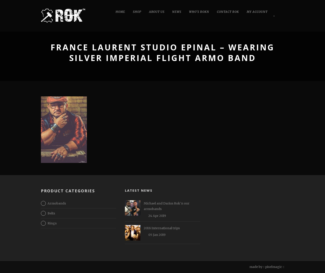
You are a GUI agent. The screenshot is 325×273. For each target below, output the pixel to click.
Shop (137, 12)
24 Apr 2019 (157, 216)
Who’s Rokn (199, 12)
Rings (52, 223)
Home (120, 12)
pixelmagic (273, 267)
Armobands (57, 203)
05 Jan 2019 (157, 235)
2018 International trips (162, 228)
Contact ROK (228, 12)
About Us (156, 12)
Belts (51, 213)
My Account (257, 12)
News (176, 12)
